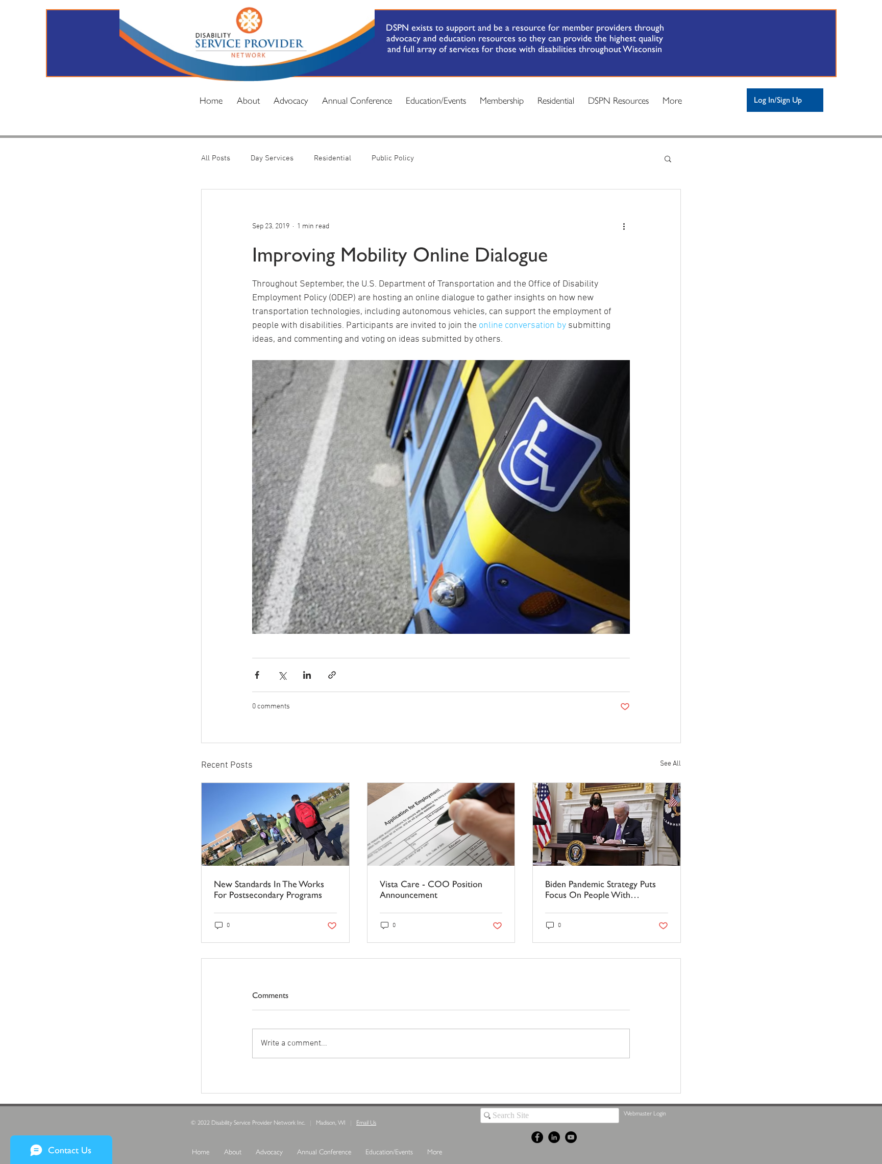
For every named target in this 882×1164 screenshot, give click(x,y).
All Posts (215, 158)
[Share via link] (332, 675)
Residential (332, 158)
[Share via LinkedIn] (307, 675)
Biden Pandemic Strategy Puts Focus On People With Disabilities (600, 889)
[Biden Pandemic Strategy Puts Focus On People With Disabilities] (606, 824)
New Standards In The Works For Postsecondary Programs (269, 889)
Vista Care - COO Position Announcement (431, 889)
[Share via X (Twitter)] (282, 675)
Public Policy (393, 158)
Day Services (272, 158)
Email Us (366, 1122)
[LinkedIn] (554, 1137)
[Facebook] (537, 1137)
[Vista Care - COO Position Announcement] (441, 824)
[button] (668, 158)
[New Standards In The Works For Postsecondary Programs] (275, 824)
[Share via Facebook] (257, 675)
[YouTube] (571, 1137)
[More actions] (624, 226)
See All (670, 763)
